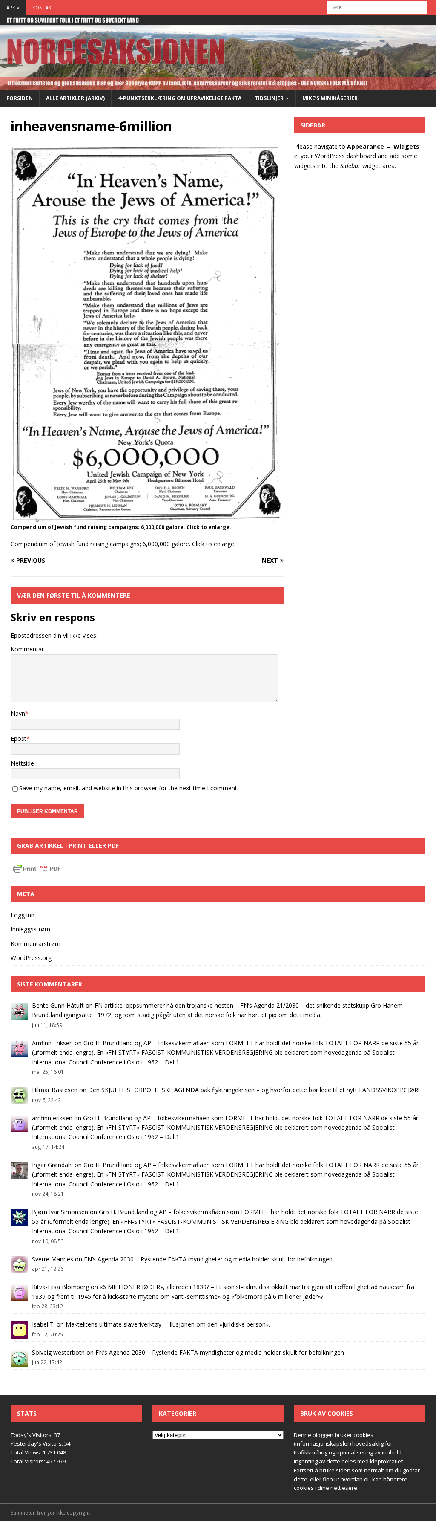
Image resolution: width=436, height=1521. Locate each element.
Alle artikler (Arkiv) (75, 98)
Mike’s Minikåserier (330, 98)
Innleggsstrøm (30, 929)
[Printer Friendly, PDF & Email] (37, 870)
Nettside (22, 763)
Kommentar (27, 649)
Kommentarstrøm (35, 944)
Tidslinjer (269, 98)
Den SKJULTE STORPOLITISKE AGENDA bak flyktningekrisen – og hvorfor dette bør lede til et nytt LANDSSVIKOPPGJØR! (253, 1090)
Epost (18, 738)
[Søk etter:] (377, 7)
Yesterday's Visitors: (37, 1443)
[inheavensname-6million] (147, 516)
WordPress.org (31, 958)
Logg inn (22, 915)
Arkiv (13, 7)
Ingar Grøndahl (52, 1165)
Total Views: (27, 1452)
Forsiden (19, 98)
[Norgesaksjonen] (218, 85)
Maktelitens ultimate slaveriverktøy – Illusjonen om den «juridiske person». (168, 1324)
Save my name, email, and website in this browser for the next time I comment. (128, 788)
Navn (18, 713)
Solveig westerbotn (58, 1352)
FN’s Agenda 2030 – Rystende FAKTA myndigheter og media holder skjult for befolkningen (208, 1259)
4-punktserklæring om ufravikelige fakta (179, 98)
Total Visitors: (28, 1461)
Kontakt (43, 7)
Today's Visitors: (32, 1435)
